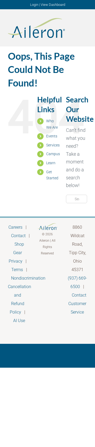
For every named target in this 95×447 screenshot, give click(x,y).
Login (34, 5)
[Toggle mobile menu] (85, 27)
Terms (17, 269)
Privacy (15, 261)
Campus (53, 154)
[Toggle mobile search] (75, 27)
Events (51, 136)
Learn (50, 163)
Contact (18, 235)
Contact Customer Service (77, 304)
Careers (15, 227)
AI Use (19, 320)
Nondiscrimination (28, 278)
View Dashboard (53, 5)
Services (53, 145)
